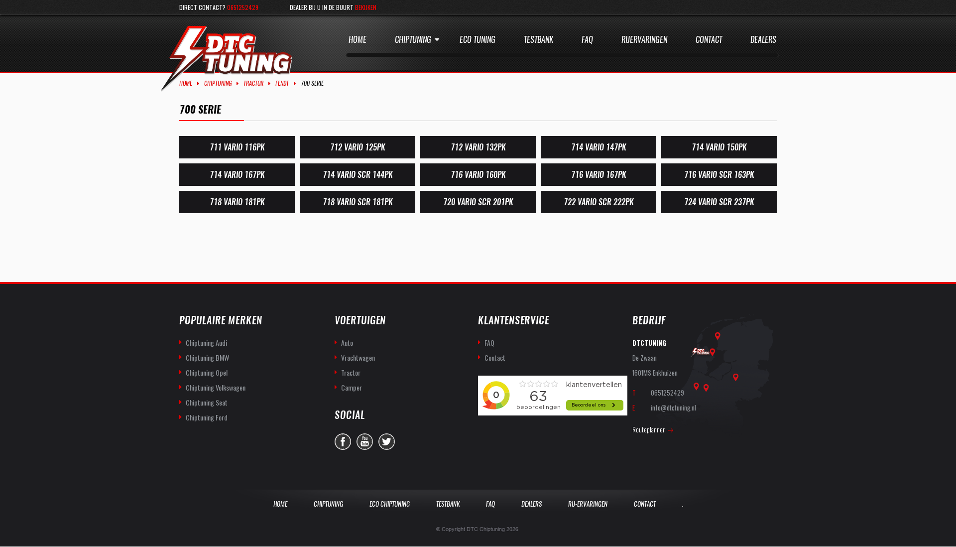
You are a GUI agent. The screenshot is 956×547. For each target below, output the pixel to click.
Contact (709, 39)
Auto (347, 342)
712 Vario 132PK (478, 147)
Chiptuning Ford (207, 417)
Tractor (253, 83)
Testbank (538, 39)
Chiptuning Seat (207, 402)
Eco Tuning (477, 39)
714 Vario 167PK (237, 174)
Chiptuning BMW (207, 357)
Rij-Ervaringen (587, 504)
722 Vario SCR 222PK (598, 202)
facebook (343, 441)
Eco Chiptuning (389, 504)
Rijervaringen (644, 39)
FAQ (489, 342)
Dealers (763, 39)
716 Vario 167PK (598, 174)
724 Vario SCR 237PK (719, 202)
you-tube (365, 441)
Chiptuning (413, 39)
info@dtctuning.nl (673, 407)
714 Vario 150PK (719, 147)
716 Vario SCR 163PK (719, 174)
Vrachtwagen (358, 357)
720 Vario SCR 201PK (478, 202)
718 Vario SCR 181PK (357, 202)
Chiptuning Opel (207, 372)
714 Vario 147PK (598, 147)
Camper (351, 387)
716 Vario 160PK (478, 174)
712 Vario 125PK (357, 147)
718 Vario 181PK (237, 202)
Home (357, 39)
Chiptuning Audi (206, 342)
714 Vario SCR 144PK (357, 174)
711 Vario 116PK (237, 147)
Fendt (282, 83)
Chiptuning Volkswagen (215, 387)
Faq (587, 39)
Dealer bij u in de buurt (333, 7)
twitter (386, 441)
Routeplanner (648, 429)
